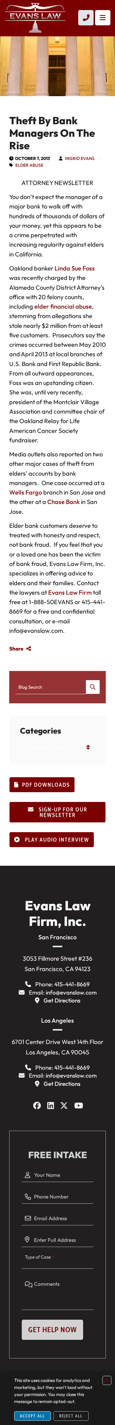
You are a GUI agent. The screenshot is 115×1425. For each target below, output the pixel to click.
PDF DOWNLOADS (46, 784)
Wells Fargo (25, 492)
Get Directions (62, 1000)
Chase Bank (63, 502)
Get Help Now (52, 1329)
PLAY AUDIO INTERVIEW (56, 839)
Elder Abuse (29, 165)
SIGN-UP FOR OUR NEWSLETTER (62, 812)
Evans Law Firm (70, 592)
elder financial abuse (63, 306)
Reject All (71, 1415)
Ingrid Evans (79, 158)
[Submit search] (93, 687)
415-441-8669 (72, 984)
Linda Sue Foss (75, 268)
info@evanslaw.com (71, 992)
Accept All (32, 1415)
